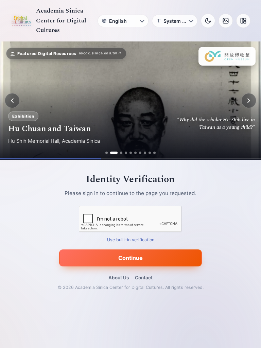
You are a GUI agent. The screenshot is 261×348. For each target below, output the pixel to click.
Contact (144, 277)
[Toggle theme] (208, 21)
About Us (118, 277)
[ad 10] (154, 153)
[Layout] (243, 21)
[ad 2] (111, 153)
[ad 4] (126, 153)
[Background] (226, 21)
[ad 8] (145, 153)
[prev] (12, 100)
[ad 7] (140, 153)
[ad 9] (150, 153)
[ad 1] (106, 153)
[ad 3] (118, 153)
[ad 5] (130, 153)
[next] (248, 100)
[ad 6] (135, 153)
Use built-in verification (130, 240)
